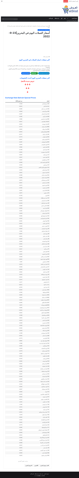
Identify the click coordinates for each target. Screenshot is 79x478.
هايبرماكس (51, 18)
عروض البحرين (74, 18)
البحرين (35, 465)
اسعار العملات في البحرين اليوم (26, 26)
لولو (61, 18)
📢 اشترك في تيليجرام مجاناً (44, 73)
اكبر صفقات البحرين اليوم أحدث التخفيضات (35, 78)
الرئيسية (47, 26)
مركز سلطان (57, 18)
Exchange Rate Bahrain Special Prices (20, 98)
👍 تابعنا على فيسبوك (26, 73)
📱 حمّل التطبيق (34, 73)
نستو (65, 18)
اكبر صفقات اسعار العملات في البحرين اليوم (34, 60)
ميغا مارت (68, 20)
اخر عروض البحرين (44, 465)
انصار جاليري (76, 20)
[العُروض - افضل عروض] (69, 9)
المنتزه (72, 20)
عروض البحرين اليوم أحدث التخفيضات (38, 26)
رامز (70, 20)
